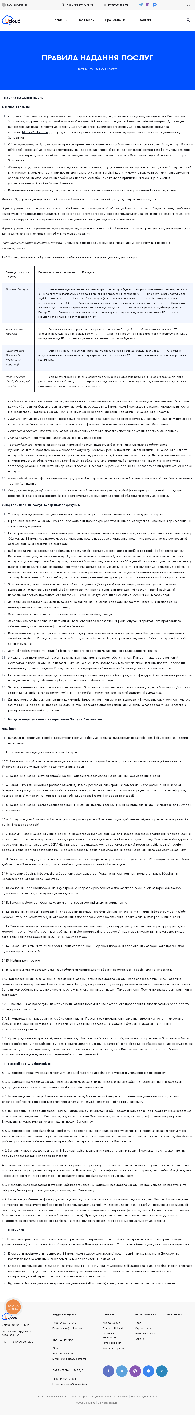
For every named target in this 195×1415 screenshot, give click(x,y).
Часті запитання (145, 1333)
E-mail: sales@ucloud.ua (67, 1328)
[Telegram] (122, 1371)
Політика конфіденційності (51, 1397)
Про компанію (115, 20)
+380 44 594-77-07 (64, 1353)
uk (190, 15)
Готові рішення (112, 1343)
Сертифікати (143, 1328)
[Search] (188, 20)
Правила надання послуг (144, 1397)
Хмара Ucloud (111, 1323)
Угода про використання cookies (109, 1397)
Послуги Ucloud (113, 1328)
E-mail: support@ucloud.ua (69, 1359)
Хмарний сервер (113, 1348)
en (190, 9)
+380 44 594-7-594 (80, 4)
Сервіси (58, 20)
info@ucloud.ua (118, 4)
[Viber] (135, 1371)
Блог (138, 1323)
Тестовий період (79, 1397)
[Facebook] (108, 1371)
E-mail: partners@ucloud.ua (69, 1384)
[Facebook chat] (148, 1371)
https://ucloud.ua (35, 132)
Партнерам (86, 20)
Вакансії (140, 1339)
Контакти (146, 20)
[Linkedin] (162, 1371)
